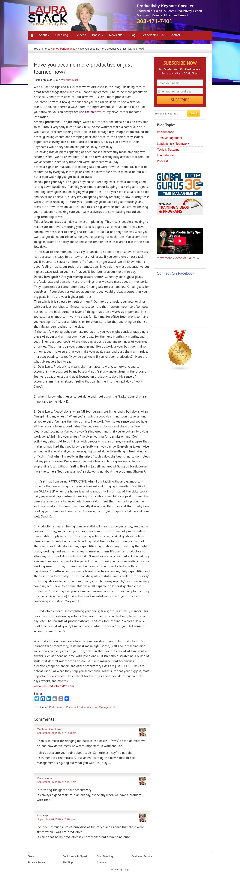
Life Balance (165, 155)
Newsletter (116, 35)
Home (54, 48)
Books (96, 35)
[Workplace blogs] (180, 351)
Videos (81, 35)
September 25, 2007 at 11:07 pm (56, 782)
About (43, 35)
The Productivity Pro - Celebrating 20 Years (62, 16)
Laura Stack (71, 80)
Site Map (68, 862)
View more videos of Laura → (178, 258)
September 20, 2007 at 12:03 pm (56, 733)
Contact (175, 35)
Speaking (62, 35)
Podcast (162, 161)
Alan (39, 815)
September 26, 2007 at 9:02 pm (56, 819)
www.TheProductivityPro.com (54, 686)
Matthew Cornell (46, 729)
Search (32, 856)
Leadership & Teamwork (173, 143)
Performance (67, 48)
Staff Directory (105, 856)
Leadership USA (153, 35)
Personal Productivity (78, 707)
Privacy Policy (36, 862)
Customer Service (141, 856)
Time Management (103, 707)
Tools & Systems (168, 149)
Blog (132, 35)
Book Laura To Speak (75, 856)
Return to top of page (120, 869)
